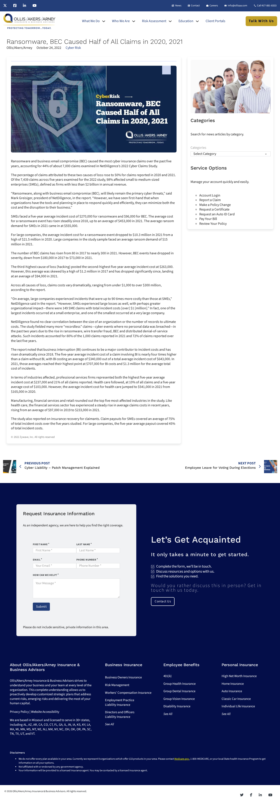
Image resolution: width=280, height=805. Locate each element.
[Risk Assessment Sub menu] (170, 21)
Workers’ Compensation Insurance (128, 692)
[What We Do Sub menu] (103, 21)
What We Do (91, 21)
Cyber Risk (73, 47)
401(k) (167, 676)
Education (185, 21)
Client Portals (215, 21)
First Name (40, 544)
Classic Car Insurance (236, 699)
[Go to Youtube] (34, 5)
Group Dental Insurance (179, 691)
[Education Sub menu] (197, 21)
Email (36, 560)
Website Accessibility (45, 711)
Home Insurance (233, 683)
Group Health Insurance (179, 683)
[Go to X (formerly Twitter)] (5, 5)
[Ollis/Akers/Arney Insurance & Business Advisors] (29, 21)
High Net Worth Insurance (239, 676)
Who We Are (121, 21)
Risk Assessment (154, 21)
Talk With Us (261, 21)
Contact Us (163, 601)
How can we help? (45, 575)
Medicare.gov (181, 759)
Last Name (83, 544)
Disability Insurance (176, 706)
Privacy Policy (19, 711)
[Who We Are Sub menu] (133, 21)
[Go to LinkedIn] (24, 5)
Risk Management (117, 685)
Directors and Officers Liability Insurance (119, 714)
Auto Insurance (232, 691)
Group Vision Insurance (179, 699)
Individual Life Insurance (238, 706)
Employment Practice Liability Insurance (119, 702)
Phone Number (86, 560)
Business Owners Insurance (123, 677)
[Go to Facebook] (15, 5)
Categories (198, 147)
